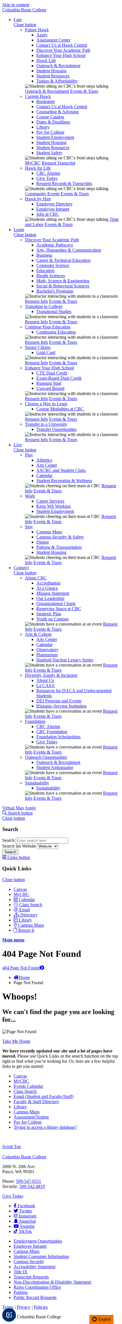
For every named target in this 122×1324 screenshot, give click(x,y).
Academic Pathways (54, 244)
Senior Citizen (38, 347)
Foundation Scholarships (58, 736)
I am (18, 19)
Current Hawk (38, 96)
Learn (19, 229)
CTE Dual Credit (51, 373)
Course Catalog (50, 116)
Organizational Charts (55, 603)
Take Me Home (16, 1041)
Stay (29, 526)
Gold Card (45, 352)
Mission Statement (52, 593)
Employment (38, 1241)
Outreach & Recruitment (58, 65)
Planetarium (47, 654)
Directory (28, 914)
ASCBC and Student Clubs (61, 470)
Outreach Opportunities (46, 757)
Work (30, 496)
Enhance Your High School (60, 55)
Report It (26, 930)
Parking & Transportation (59, 547)
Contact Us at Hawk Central (61, 45)
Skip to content (15, 4)
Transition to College (43, 306)
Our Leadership (50, 598)
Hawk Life (46, 60)
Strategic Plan (48, 613)
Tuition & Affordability (57, 81)
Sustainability (37, 782)
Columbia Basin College (24, 9)
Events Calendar (28, 1086)
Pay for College (50, 132)
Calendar (44, 475)
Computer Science (52, 265)
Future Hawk (37, 29)
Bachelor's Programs (54, 291)
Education (45, 270)
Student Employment (55, 137)
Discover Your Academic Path (63, 50)
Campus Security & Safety (60, 536)
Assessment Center (53, 40)
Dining (42, 542)
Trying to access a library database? (45, 1127)
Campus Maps (49, 531)
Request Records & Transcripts (64, 183)
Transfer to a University (46, 424)
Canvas (20, 889)
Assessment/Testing (31, 1117)
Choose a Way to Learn (46, 403)
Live (18, 444)
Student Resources (53, 75)
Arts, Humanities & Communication (68, 250)
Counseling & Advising (57, 111)
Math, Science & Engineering (62, 280)
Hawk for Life (38, 168)
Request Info (36, 301)
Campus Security (29, 1261)
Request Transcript (58, 163)
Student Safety (49, 152)
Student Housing (51, 70)
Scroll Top (11, 1146)
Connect (21, 567)
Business (44, 255)
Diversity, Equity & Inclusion (51, 675)
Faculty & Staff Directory (36, 1101)
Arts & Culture (38, 634)
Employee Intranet (52, 209)
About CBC (36, 577)
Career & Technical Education (63, 260)
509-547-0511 (28, 1181)
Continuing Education (56, 332)
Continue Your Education (47, 326)
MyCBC (33, 163)
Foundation (35, 721)
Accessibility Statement (34, 1266)
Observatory (47, 649)
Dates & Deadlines (53, 122)
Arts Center (46, 465)
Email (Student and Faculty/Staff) (43, 1096)
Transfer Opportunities (56, 429)
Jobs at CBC (47, 214)
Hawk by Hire (38, 198)
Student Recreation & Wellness (64, 480)
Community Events (42, 193)
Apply (42, 34)
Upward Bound (50, 388)
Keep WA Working (53, 506)
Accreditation (48, 583)
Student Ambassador (54, 767)
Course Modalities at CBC (60, 408)
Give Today (47, 178)
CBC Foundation (51, 731)
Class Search (30, 904)
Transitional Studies (53, 311)
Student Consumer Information (41, 1256)
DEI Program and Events (58, 700)
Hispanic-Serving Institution (61, 706)
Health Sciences (50, 275)
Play (29, 455)
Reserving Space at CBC (58, 608)
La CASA (45, 685)
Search (9, 840)
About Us (45, 680)
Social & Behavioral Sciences (62, 285)
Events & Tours (84, 91)
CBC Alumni (48, 173)
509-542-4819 (32, 1186)
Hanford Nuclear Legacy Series (64, 659)
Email (24, 909)
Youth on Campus (52, 618)
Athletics (44, 460)
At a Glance (47, 588)
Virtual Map (13, 807)
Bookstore (45, 101)
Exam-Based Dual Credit (58, 378)
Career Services (50, 501)
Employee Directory (54, 204)
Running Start (48, 383)
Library (43, 127)
